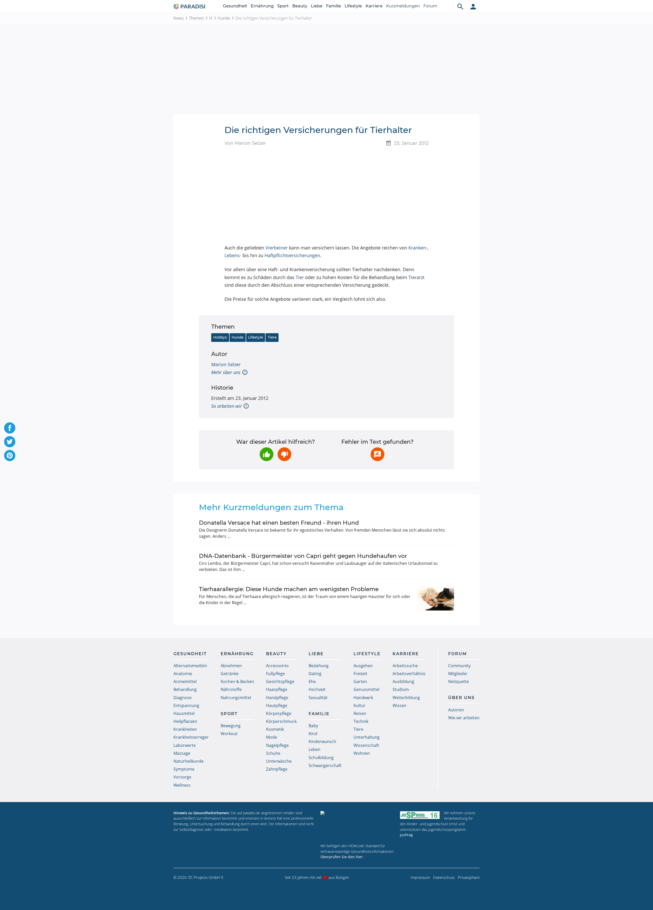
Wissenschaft (366, 745)
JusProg (406, 834)
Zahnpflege (276, 769)
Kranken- (418, 248)
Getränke (229, 673)
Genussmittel (366, 689)
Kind (313, 733)
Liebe (316, 6)
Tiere (272, 337)
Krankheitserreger (191, 737)
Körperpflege (278, 713)
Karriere (374, 6)
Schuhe (273, 753)
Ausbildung (403, 681)
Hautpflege (276, 705)
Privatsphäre (469, 877)
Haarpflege (276, 689)
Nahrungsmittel (236, 697)
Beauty (299, 6)
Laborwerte (184, 745)
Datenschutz (444, 877)
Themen (196, 18)
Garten (360, 681)
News (178, 18)
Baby (313, 725)
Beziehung (319, 665)
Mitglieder (458, 673)
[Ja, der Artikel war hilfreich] (266, 454)
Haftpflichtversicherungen (292, 255)
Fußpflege (275, 673)
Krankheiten (185, 729)
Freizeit (360, 673)
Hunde (224, 18)
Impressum (420, 877)
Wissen (399, 705)
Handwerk (363, 697)
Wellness (182, 785)
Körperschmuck (281, 721)
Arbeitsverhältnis (409, 673)
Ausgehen (363, 665)
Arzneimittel (185, 681)
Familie (333, 6)
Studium (401, 689)
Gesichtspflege (280, 681)
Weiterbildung (406, 697)
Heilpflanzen (185, 721)
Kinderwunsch (322, 741)
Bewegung (231, 725)
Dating (315, 673)
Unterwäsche (279, 761)
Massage (181, 753)
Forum (430, 6)
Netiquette (458, 681)
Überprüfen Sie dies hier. (342, 856)
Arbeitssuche (405, 665)
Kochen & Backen (237, 681)
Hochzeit (317, 689)
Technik (361, 721)
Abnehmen (231, 665)
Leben (314, 749)
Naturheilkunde (188, 761)
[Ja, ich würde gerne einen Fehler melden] (377, 454)
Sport (283, 6)
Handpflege (277, 697)
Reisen (360, 713)
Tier (300, 277)
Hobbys (220, 337)
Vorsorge (182, 777)
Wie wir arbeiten (464, 718)
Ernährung (262, 6)
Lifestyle (353, 6)
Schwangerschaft (325, 765)
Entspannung (186, 705)
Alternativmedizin (190, 665)
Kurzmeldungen (403, 6)
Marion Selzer (226, 364)
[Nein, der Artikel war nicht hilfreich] (284, 454)
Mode (271, 737)
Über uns (461, 697)
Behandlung (185, 689)
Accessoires (277, 665)
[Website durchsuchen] (460, 6)
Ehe (312, 681)
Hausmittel (184, 713)
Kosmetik (275, 729)
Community (459, 665)
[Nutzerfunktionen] (473, 6)
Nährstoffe (231, 689)
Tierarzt (416, 277)
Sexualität (318, 697)
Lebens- (232, 255)
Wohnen (362, 753)
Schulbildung (321, 757)
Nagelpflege (277, 745)
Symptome (183, 769)
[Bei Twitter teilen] (9, 441)
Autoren (456, 710)
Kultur (360, 705)
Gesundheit (235, 6)
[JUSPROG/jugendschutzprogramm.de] (420, 815)
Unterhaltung (367, 737)
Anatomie (182, 673)
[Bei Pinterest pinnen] (9, 455)
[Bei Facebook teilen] (9, 428)
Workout (229, 733)
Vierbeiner (277, 248)
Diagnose (182, 697)
